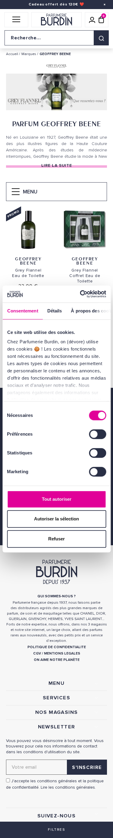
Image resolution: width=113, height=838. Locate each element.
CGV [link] (37, 653)
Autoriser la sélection (56, 518)
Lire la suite (56, 165)
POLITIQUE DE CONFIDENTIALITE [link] (56, 647)
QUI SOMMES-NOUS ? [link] (56, 596)
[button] (16, 19)
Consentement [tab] (22, 310)
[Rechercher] (101, 37)
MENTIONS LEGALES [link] (62, 653)
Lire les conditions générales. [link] (68, 787)
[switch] (97, 434)
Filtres (56, 829)
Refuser (56, 538)
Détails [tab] (54, 310)
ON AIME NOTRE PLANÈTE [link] (57, 660)
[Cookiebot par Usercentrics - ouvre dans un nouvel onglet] (80, 294)
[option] (56, 93)
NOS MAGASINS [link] (56, 712)
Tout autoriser (56, 499)
